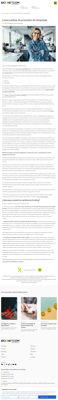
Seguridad (3, 322)
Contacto (32, 357)
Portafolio (3, 346)
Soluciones (33, 351)
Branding (3, 351)
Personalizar (6, 397)
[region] (29, 393)
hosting (52, 111)
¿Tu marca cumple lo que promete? (48, 324)
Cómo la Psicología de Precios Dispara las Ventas (28, 325)
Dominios (32, 346)
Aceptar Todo (44, 397)
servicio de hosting (7, 72)
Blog (31, 354)
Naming (3, 349)
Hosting (6, 13)
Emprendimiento (44, 322)
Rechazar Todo (25, 397)
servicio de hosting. (43, 196)
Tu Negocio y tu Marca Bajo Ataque (8, 324)
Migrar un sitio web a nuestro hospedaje (15, 95)
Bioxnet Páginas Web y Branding (14, 23)
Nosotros (32, 349)
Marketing (23, 322)
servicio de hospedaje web (23, 69)
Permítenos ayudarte (29, 270)
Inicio (2, 13)
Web (2, 354)
